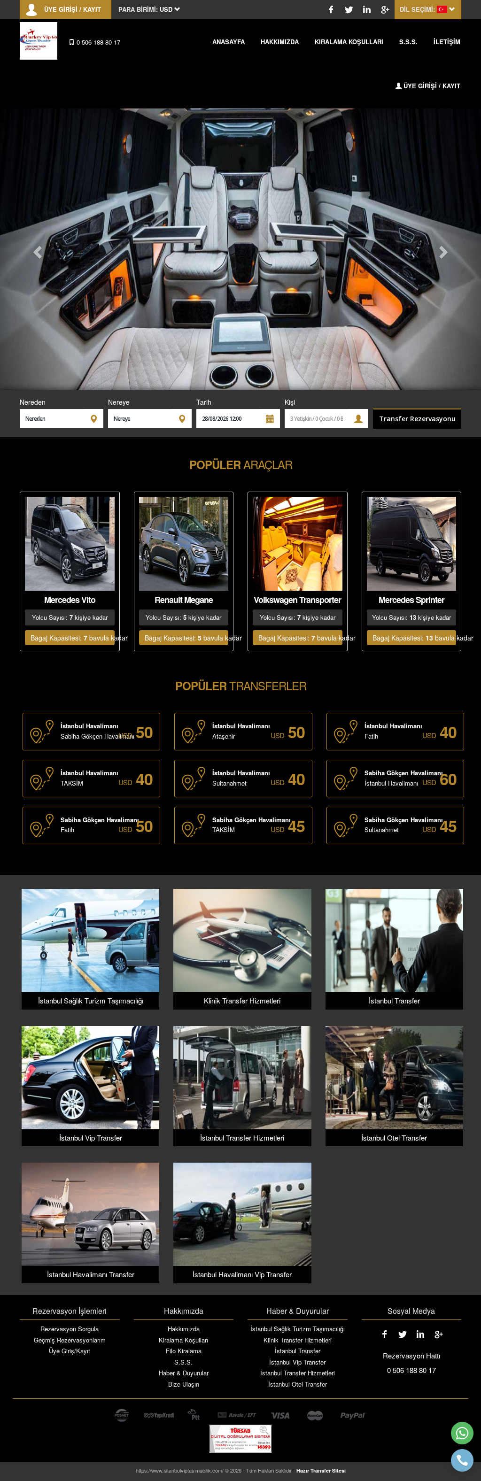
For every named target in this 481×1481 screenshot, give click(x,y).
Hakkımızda (184, 1329)
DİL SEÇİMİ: (417, 9)
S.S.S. (408, 41)
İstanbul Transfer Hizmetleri (297, 1373)
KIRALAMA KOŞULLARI (349, 41)
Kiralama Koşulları (183, 1340)
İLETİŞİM (447, 41)
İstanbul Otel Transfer (297, 1384)
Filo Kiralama (184, 1351)
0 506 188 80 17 (97, 42)
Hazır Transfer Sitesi (321, 1470)
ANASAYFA (228, 41)
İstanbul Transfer (297, 1351)
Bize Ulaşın (183, 1384)
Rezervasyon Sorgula (69, 1329)
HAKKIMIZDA (280, 41)
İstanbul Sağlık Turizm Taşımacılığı (297, 1329)
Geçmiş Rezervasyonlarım (70, 1340)
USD (125, 735)
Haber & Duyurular (184, 1373)
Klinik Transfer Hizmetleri (298, 1340)
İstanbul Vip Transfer (297, 1362)
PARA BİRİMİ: (138, 9)
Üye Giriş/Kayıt (69, 1351)
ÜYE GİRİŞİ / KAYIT (72, 9)
